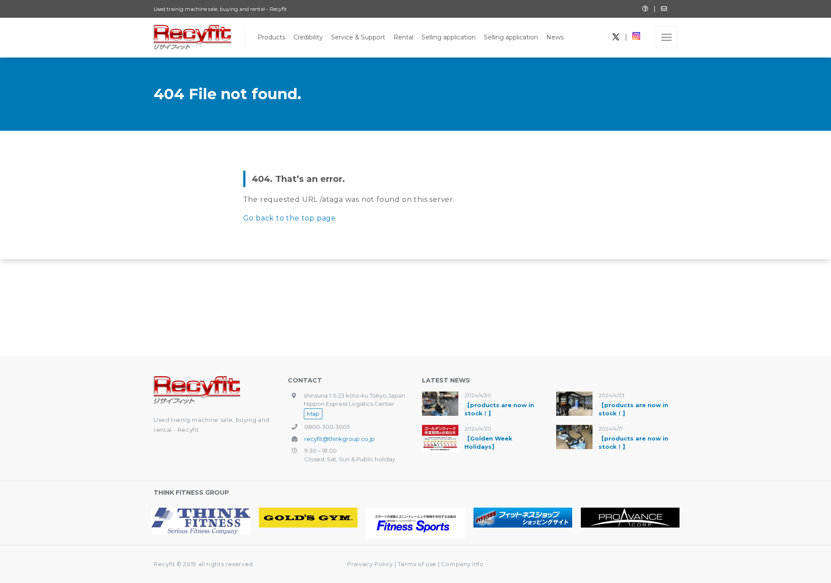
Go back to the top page (289, 218)
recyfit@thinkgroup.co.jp (339, 438)
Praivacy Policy (370, 563)
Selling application (449, 37)
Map (313, 413)
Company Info (462, 563)
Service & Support (358, 37)
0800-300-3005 (327, 426)
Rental (403, 37)
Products (271, 37)
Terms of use (418, 563)
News (555, 37)
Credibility (308, 37)
